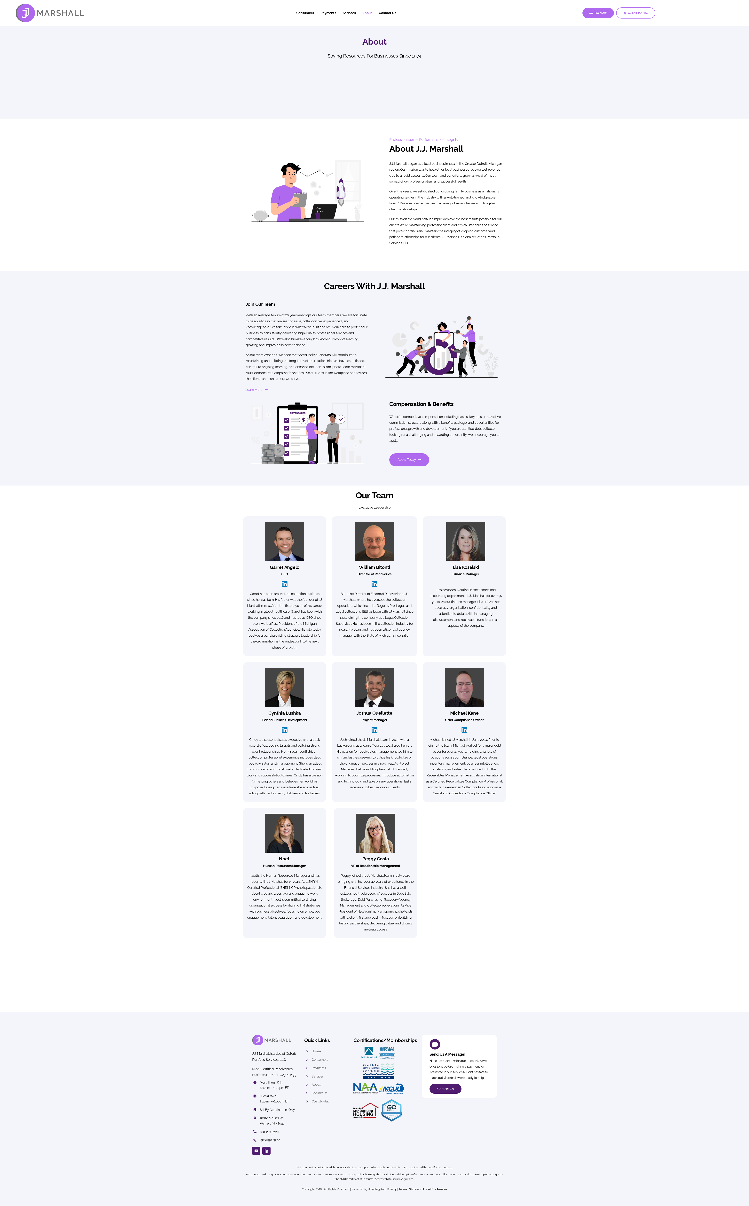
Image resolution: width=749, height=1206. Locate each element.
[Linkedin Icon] (285, 583)
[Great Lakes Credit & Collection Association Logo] (378, 1065)
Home (316, 1051)
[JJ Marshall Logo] (50, 5)
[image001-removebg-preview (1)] (391, 1099)
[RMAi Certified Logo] (387, 1048)
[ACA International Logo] (369, 1048)
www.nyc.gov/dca (403, 1179)
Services (318, 1076)
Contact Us (319, 1093)
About (316, 1084)
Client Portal (320, 1101)
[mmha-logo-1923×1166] (366, 1104)
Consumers (320, 1060)
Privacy (392, 1189)
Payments (319, 1068)
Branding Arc (376, 1189)
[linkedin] (266, 1151)
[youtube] (256, 1151)
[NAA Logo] (366, 1084)
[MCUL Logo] (391, 1084)
